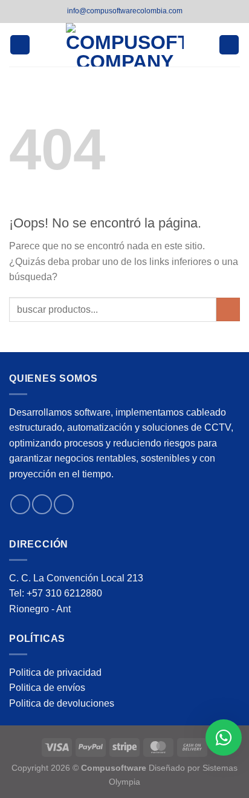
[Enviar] (228, 309)
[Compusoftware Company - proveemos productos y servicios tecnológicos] (125, 45)
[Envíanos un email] (64, 504)
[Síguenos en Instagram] (42, 504)
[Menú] (20, 45)
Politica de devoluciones (61, 703)
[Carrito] (229, 45)
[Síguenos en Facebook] (20, 504)
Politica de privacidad (55, 672)
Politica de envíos (47, 687)
